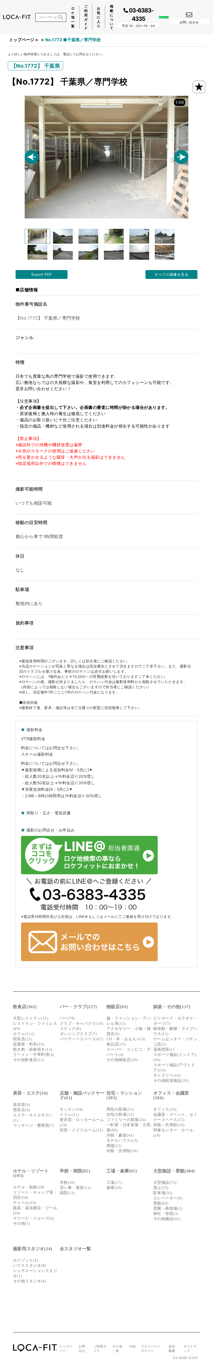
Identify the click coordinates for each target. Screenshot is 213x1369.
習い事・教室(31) (75, 1188)
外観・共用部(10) (169, 1125)
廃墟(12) (114, 1146)
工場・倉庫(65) (121, 1170)
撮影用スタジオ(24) (32, 1248)
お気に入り (98, 17)
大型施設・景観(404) (174, 1170)
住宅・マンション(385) (124, 1095)
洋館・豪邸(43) (120, 1135)
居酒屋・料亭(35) (28, 1044)
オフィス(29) (165, 1109)
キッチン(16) (71, 1109)
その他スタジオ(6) (29, 1281)
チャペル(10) (24, 1203)
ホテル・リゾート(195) (31, 1173)
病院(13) (67, 1193)
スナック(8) (70, 1029)
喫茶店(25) (22, 1039)
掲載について (111, 17)
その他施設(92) (167, 1219)
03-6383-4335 (185, 1358)
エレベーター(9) (167, 1198)
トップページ (21, 39)
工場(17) (114, 1182)
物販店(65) (117, 1006)
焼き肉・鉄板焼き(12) (32, 1049)
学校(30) (67, 1182)
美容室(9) (21, 1105)
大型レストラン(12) (30, 1018)
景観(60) (161, 1203)
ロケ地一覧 (73, 17)
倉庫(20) (114, 1188)
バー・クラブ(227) (78, 1006)
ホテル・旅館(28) (28, 1187)
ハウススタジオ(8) (29, 1265)
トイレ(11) (69, 1114)
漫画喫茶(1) (163, 1049)
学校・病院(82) (75, 1170)
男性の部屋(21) (120, 1109)
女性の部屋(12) (120, 1114)
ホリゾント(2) (25, 1260)
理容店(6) (21, 1110)
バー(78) (67, 1018)
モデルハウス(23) (122, 1140)
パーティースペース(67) (81, 1039)
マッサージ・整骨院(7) (33, 1125)
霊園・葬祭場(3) (167, 1208)
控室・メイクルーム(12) (81, 1130)
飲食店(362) (25, 1006)
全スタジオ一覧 (75, 1248)
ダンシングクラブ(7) (78, 1034)
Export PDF (41, 274)
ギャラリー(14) (167, 1075)
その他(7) (21, 1223)
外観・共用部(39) (122, 1151)
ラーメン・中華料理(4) (33, 1054)
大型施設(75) (165, 1182)
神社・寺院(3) (165, 1214)
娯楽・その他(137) (171, 1006)
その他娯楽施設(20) (171, 1080)
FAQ (132, 1346)
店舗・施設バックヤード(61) (82, 1095)
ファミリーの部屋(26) (126, 1120)
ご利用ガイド (86, 17)
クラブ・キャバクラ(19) (81, 1023)
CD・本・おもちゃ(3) (125, 1039)
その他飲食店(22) (28, 1060)
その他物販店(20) (122, 1060)
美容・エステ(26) (30, 1093)
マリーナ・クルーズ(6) (33, 1218)
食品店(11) (116, 1044)
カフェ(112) (24, 1034)
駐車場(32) (162, 1193)
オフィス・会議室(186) (171, 1095)
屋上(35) (161, 1188)
